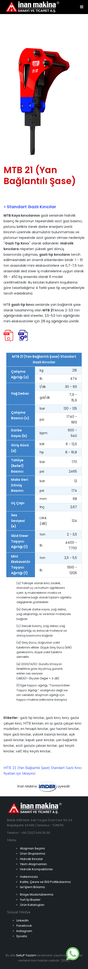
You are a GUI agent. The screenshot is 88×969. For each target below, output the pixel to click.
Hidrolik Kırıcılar (31, 859)
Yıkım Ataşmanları (33, 864)
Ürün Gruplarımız (32, 853)
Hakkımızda (29, 876)
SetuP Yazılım (26, 955)
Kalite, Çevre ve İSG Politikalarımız (45, 882)
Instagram (24, 931)
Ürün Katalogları (32, 905)
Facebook (24, 925)
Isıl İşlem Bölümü (32, 887)
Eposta (21, 936)
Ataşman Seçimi (32, 848)
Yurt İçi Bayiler (30, 899)
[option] (44, 102)
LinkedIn (22, 920)
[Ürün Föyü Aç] (8, 335)
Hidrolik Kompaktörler (36, 869)
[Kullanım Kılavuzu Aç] (23, 335)
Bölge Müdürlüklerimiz (37, 894)
